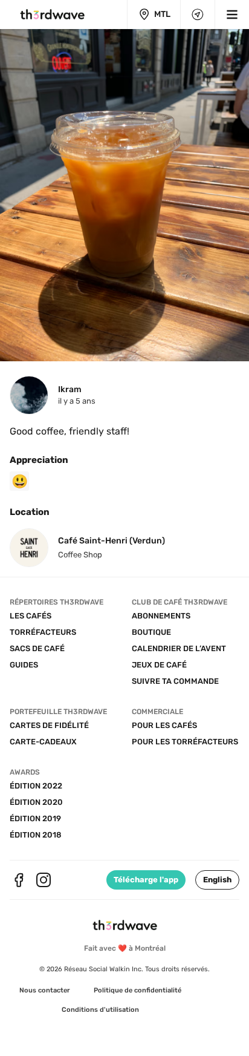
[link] (44, 990)
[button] (217, 880)
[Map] (197, 14)
